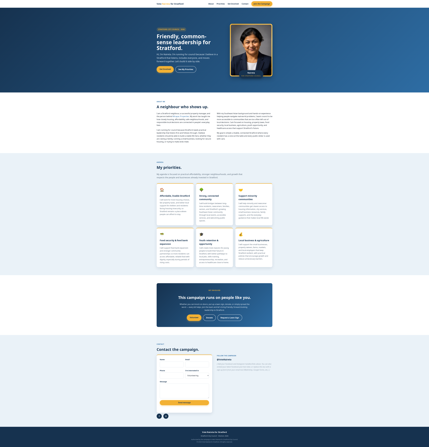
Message (163, 381)
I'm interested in (192, 370)
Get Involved (233, 4)
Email (187, 359)
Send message (184, 403)
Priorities (221, 4)
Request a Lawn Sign (230, 317)
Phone (162, 370)
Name (162, 359)
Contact (245, 4)
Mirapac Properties (181, 116)
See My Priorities (185, 69)
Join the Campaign (262, 4)
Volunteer (194, 317)
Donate (209, 317)
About (211, 4)
